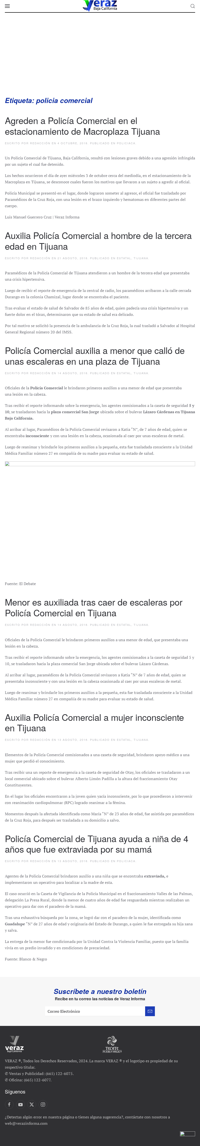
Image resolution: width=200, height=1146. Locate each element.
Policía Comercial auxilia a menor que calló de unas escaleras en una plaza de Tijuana (95, 355)
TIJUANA (141, 258)
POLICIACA (126, 143)
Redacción (40, 143)
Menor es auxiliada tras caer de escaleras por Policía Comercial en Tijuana (93, 607)
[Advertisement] (100, 59)
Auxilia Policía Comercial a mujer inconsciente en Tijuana (94, 722)
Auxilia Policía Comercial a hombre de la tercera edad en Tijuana (98, 240)
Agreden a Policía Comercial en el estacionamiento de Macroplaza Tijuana (82, 125)
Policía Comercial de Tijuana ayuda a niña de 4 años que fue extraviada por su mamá (96, 843)
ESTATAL (124, 258)
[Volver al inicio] (100, 6)
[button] (7, 6)
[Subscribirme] (150, 1011)
